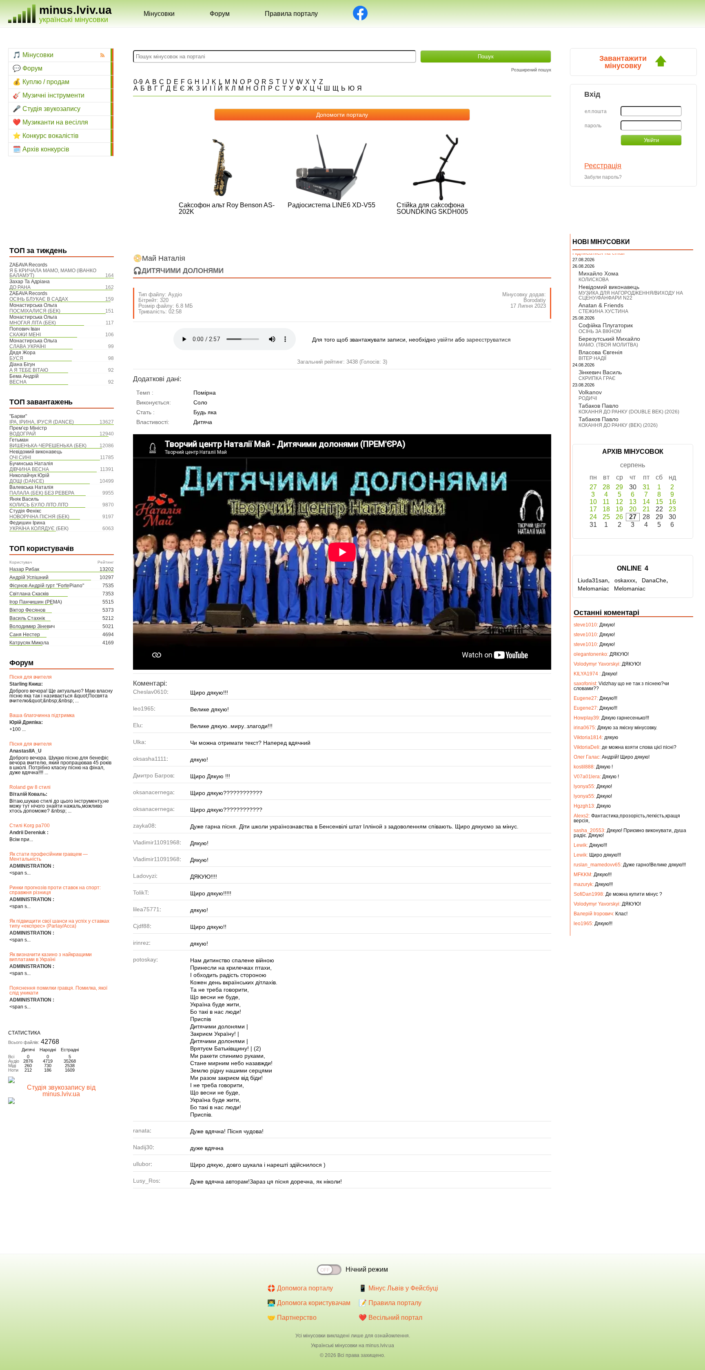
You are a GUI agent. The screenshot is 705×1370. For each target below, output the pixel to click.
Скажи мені (25, 335)
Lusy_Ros (146, 1180)
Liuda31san (593, 580)
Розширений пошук (531, 69)
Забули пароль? (603, 177)
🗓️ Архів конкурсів (41, 149)
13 (632, 501)
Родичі (588, 398)
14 (646, 501)
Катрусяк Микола (29, 643)
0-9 (138, 81)
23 (672, 509)
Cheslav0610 (150, 691)
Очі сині (20, 457)
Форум (220, 13)
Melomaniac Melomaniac (611, 588)
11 (606, 501)
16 (672, 501)
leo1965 (143, 708)
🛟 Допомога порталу (300, 1288)
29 (619, 487)
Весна (18, 382)
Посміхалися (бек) (34, 311)
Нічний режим (367, 1269)
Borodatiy (534, 300)
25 (606, 516)
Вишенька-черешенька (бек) (47, 446)
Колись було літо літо (38, 505)
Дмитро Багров (153, 775)
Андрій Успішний (29, 577)
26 (619, 516)
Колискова (594, 279)
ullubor (142, 1164)
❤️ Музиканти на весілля (50, 122)
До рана (20, 287)
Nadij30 (143, 1147)
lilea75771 (146, 909)
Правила (291, 13)
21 (646, 509)
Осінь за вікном (600, 331)
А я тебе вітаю (28, 370)
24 (593, 516)
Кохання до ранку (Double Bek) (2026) (629, 412)
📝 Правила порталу (390, 1302)
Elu (137, 725)
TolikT (140, 892)
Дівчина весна (29, 469)
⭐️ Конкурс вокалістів (46, 135)
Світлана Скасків (29, 594)
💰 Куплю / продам (41, 81)
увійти (445, 339)
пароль (593, 125)
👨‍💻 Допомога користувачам (308, 1302)
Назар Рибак (24, 569)
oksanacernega (153, 792)
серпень (632, 465)
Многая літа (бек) (32, 323)
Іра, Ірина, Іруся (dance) (41, 422)
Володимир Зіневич (32, 626)
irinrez (141, 942)
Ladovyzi (144, 876)
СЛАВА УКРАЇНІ (27, 346)
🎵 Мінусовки (33, 54)
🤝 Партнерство (292, 1317)
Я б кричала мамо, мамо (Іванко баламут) (52, 273)
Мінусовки (159, 13)
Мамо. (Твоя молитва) (608, 345)
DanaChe (654, 580)
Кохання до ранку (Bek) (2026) (618, 425)
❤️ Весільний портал (390, 1317)
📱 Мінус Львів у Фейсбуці (398, 1288)
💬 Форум (27, 68)
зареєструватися (488, 339)
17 (593, 509)
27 (593, 487)
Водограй (22, 434)
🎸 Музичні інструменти (48, 95)
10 (593, 501)
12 (619, 501)
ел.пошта (596, 111)
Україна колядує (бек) (39, 528)
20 (632, 509)
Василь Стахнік (27, 618)
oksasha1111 (149, 758)
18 (606, 509)
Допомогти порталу (342, 114)
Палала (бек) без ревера (41, 493)
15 (659, 501)
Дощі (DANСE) (26, 481)
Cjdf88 (141, 926)
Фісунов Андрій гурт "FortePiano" (46, 585)
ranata (141, 1130)
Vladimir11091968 (156, 842)
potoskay (144, 959)
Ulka (138, 742)
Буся (16, 358)
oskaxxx (624, 580)
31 (646, 487)
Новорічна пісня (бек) (39, 517)
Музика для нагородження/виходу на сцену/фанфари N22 (631, 295)
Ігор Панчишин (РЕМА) (35, 602)
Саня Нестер (24, 634)
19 (619, 509)
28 (606, 487)
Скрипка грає (597, 378)
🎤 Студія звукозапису (46, 108)
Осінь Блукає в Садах (38, 299)
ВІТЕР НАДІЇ (592, 358)
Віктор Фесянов (27, 610)
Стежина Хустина (603, 311)
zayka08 (144, 825)
